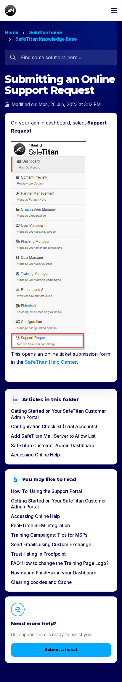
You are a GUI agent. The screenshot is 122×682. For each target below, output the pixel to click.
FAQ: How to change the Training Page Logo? (59, 563)
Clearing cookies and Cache (41, 582)
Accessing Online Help (35, 455)
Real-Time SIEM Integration (40, 525)
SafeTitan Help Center (51, 362)
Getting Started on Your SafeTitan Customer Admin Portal (58, 414)
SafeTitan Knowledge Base (46, 39)
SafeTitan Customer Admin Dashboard (52, 445)
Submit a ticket (61, 649)
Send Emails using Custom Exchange (51, 544)
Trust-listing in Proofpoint (38, 554)
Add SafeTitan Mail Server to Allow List (53, 436)
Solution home (45, 32)
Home (11, 32)
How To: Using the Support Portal (46, 491)
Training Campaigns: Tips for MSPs (49, 535)
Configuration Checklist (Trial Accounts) (54, 426)
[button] (113, 10)
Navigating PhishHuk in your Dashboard (54, 573)
